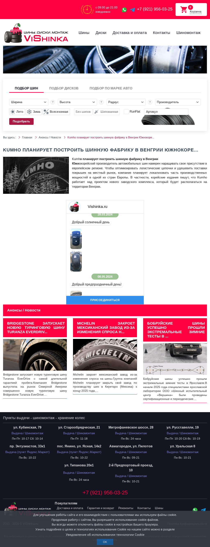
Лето (19, 111)
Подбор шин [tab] (26, 88)
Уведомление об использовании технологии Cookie (105, 534)
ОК (105, 542)
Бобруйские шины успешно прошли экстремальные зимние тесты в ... (176, 329)
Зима (36, 111)
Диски (101, 32)
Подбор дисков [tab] (64, 88)
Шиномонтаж (188, 32)
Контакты (161, 32)
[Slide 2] (105, 69)
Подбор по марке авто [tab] (111, 88)
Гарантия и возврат (100, 508)
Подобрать (21, 121)
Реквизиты (125, 508)
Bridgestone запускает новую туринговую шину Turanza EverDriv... (36, 327)
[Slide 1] (98, 69)
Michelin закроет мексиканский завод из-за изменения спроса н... (106, 327)
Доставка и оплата (130, 32)
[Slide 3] (112, 69)
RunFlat (135, 111)
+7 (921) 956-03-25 (154, 9)
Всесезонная (59, 111)
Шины (84, 32)
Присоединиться (105, 300)
